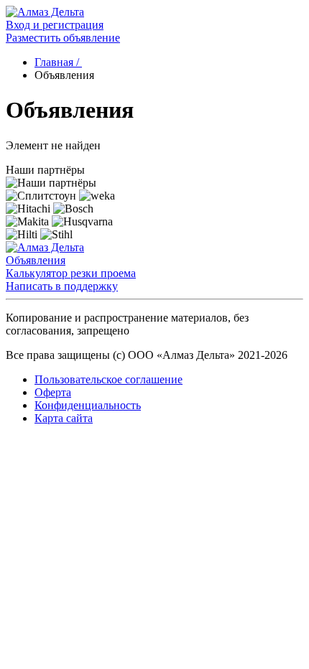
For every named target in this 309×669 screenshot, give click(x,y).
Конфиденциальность (87, 405)
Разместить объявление (63, 38)
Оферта (52, 392)
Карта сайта (63, 418)
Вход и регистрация (54, 25)
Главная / (58, 62)
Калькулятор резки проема (71, 273)
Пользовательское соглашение (108, 379)
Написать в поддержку (62, 286)
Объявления (35, 260)
